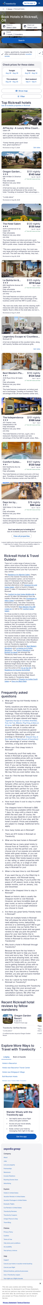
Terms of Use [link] (8, 1239)
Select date (11, 27)
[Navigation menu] (39, 3)
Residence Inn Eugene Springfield (17, 670)
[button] (21, 1047)
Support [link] (6, 1260)
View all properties (21, 536)
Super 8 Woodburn (24, 650)
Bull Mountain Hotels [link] (9, 1076)
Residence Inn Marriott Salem (19, 575)
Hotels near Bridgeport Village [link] (13, 1072)
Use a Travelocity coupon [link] (12, 1275)
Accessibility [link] (8, 1247)
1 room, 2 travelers (14, 34)
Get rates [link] (36, 147)
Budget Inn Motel (11, 652)
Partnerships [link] (8, 1168)
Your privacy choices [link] (10, 1250)
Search (21, 40)
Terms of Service (23, 1302)
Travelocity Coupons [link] (10, 1215)
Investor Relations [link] (9, 1176)
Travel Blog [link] (7, 1222)
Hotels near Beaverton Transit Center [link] (16, 1068)
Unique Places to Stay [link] (11, 1219)
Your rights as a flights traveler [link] (13, 1278)
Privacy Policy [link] (8, 1232)
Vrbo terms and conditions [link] (12, 1243)
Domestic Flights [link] (9, 1204)
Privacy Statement (10, 1302)
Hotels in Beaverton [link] (9, 1063)
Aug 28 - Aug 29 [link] (12, 73)
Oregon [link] (10, 9)
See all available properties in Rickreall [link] (15, 105)
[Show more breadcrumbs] (3, 9)
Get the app (21, 1136)
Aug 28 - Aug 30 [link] (12, 82)
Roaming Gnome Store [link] (11, 1179)
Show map (23, 91)
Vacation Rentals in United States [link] (14, 1196)
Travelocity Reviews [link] (10, 1211)
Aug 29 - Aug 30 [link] (31, 73)
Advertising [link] (7, 1183)
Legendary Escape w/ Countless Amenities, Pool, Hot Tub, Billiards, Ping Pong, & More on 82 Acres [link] (22, 723)
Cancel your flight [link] (9, 1267)
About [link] (5, 1157)
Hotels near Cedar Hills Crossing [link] (14, 1081)
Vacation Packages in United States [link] (15, 1200)
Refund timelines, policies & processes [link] (16, 1271)
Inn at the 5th (26, 668)
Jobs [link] (5, 1161)
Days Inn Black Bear (19, 681)
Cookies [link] (6, 1235)
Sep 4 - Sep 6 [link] (31, 82)
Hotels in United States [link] (11, 1193)
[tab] (6, 1056)
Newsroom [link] (7, 1172)
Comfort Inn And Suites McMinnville (21, 594)
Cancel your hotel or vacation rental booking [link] (18, 1264)
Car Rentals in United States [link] (13, 1207)
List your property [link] (9, 1165)
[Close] (40, 1283)
